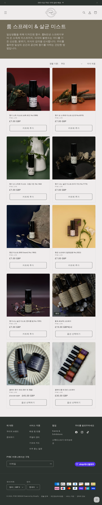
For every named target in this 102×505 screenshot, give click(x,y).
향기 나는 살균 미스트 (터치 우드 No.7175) (71, 184)
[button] (5, 12)
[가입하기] (50, 464)
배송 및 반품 (34, 431)
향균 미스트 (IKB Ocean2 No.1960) (22, 252)
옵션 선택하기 (73, 333)
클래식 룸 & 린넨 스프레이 (65, 390)
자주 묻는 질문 (35, 448)
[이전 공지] (5, 2)
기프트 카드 (34, 443)
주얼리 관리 (34, 437)
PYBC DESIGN (18, 496)
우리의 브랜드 (13, 431)
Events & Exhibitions (57, 432)
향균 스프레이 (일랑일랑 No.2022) (68, 252)
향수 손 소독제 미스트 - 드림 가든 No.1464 (25, 184)
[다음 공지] (97, 2)
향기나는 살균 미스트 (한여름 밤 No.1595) (25, 321)
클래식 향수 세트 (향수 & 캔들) (21, 390)
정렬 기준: (54, 63)
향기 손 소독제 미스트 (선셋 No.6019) (69, 115)
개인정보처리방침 (57, 496)
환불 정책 (44, 496)
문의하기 (10, 437)
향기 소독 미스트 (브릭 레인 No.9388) (23, 115)
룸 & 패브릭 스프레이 (63, 321)
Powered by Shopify (31, 496)
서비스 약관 (70, 496)
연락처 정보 (81, 496)
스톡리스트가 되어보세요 (62, 441)
